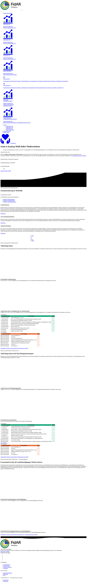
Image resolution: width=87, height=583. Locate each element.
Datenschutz (6, 580)
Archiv (4, 125)
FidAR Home (6, 132)
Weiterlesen (3, 213)
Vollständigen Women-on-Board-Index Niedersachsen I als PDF (14, 348)
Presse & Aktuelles (7, 567)
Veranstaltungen (6, 564)
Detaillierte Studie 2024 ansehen (79, 155)
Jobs (4, 575)
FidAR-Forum (6, 565)
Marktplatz (5, 574)
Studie (32, 240)
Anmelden (5, 568)
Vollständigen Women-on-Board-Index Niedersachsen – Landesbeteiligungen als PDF (19, 534)
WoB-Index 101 (9, 128)
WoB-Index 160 (9, 127)
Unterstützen (13, 143)
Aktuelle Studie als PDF (6, 170)
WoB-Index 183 (9, 126)
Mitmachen (3, 551)
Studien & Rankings (7, 13)
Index (32, 235)
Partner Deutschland (7, 573)
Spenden (7, 551)
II (31, 238)
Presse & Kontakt (7, 131)
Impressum (5, 581)
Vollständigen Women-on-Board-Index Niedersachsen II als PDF (14, 457)
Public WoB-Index (10, 129)
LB (32, 239)
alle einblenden (4, 442)
